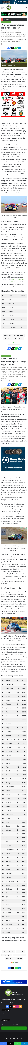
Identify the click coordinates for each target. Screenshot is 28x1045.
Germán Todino (19, 335)
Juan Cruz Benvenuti (10, 339)
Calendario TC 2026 (8, 19)
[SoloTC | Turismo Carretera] (12, 7)
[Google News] (14, 343)
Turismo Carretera (6, 22)
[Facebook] (8, 48)
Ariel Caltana (5, 44)
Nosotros (3, 1013)
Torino (21, 339)
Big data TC (8, 335)
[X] (12, 48)
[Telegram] (19, 48)
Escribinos (3, 1016)
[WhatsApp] (15, 48)
